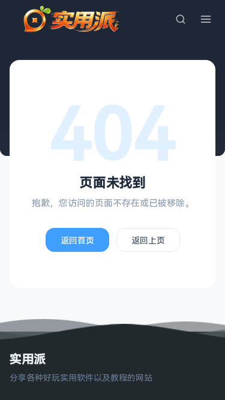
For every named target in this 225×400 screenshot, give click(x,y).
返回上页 (148, 240)
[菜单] (205, 19)
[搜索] (180, 19)
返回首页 (77, 240)
